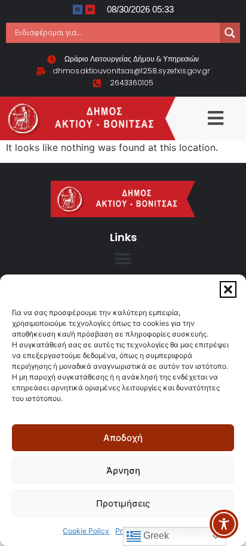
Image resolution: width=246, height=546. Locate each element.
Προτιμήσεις (123, 503)
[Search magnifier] (230, 33)
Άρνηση (123, 470)
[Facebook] (77, 9)
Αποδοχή (123, 437)
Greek (155, 535)
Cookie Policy (86, 530)
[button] (228, 289)
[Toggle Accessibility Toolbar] (224, 524)
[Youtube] (90, 9)
